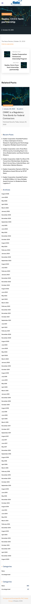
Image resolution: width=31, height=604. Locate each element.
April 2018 (4, 418)
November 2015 (6, 478)
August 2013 (5, 531)
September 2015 (6, 485)
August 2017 (5, 436)
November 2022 (6, 281)
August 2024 (5, 243)
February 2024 (6, 250)
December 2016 (6, 450)
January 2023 (6, 274)
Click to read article (8, 44)
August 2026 (5, 194)
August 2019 (5, 373)
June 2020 (5, 348)
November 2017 (6, 425)
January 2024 (6, 253)
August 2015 (5, 489)
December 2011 (6, 548)
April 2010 (4, 552)
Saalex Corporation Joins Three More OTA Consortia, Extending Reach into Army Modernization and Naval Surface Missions (16, 152)
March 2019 (5, 390)
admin (21, 109)
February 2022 (6, 306)
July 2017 (4, 440)
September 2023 (6, 260)
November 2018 (6, 401)
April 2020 (5, 355)
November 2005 (6, 556)
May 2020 (4, 352)
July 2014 (4, 510)
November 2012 (6, 541)
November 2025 (6, 218)
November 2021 (6, 313)
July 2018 (4, 411)
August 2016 (5, 457)
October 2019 (6, 369)
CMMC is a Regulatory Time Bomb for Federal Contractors (13, 115)
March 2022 (5, 302)
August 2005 (5, 559)
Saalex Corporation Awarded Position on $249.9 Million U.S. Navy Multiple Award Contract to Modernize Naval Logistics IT (15, 180)
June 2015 (4, 492)
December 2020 (6, 334)
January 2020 (6, 362)
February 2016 (6, 471)
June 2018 (4, 415)
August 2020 (5, 341)
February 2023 (6, 271)
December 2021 (6, 310)
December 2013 (6, 527)
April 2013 (4, 534)
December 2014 (6, 499)
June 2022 (5, 292)
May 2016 (4, 461)
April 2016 (4, 464)
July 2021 (4, 324)
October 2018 (6, 404)
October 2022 (6, 285)
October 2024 (6, 239)
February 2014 (6, 524)
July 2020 (4, 345)
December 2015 (6, 475)
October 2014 (6, 503)
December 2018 (6, 397)
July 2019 (4, 376)
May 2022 (4, 295)
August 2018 (5, 408)
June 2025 (5, 229)
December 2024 (6, 236)
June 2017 (4, 443)
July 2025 (4, 225)
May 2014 (4, 517)
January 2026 (6, 211)
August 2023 (5, 264)
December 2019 (6, 366)
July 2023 (4, 267)
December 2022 (6, 278)
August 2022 (5, 288)
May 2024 (4, 246)
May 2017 (4, 447)
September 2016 (6, 454)
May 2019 (4, 383)
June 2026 (5, 197)
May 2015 (4, 496)
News (3, 571)
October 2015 (6, 482)
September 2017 (6, 433)
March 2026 (5, 208)
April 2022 (5, 299)
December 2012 (6, 538)
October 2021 (5, 317)
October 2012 (5, 545)
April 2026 (5, 204)
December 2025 (6, 215)
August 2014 (5, 506)
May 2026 (4, 201)
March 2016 (5, 468)
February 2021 (6, 331)
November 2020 (6, 338)
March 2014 (5, 520)
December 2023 (6, 257)
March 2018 (5, 422)
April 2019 (4, 387)
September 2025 (6, 222)
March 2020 (5, 359)
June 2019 (4, 380)
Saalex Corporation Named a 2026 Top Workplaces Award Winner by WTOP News (15, 171)
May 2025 (4, 232)
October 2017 (5, 429)
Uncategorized (7, 14)
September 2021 (6, 320)
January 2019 (5, 394)
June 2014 (4, 513)
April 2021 (4, 327)
